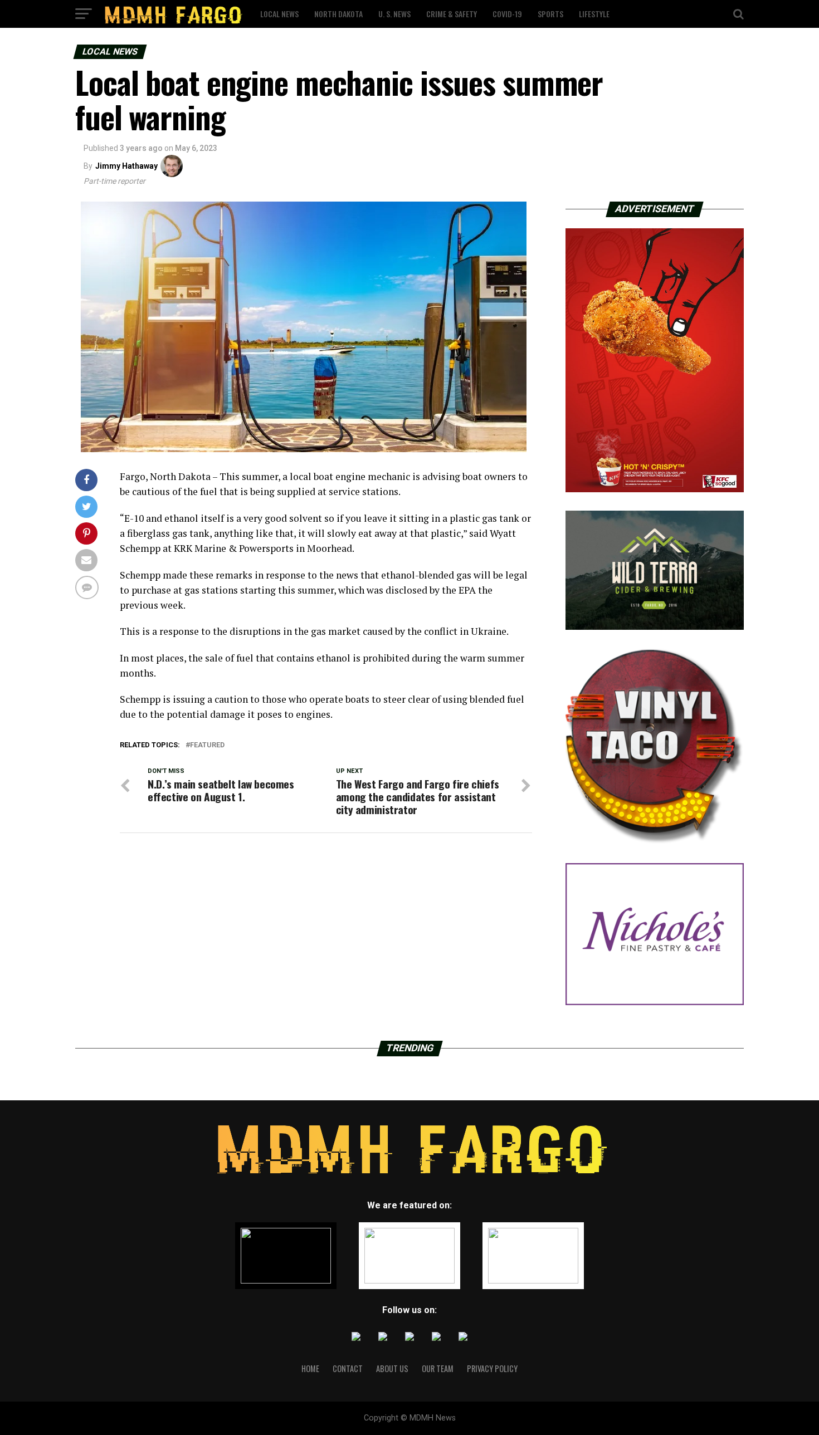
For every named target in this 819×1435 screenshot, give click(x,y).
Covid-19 (507, 13)
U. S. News (394, 13)
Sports (550, 13)
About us (392, 1368)
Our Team (438, 1368)
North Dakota (338, 13)
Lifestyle (594, 13)
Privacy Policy (492, 1368)
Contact (348, 1368)
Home (310, 1368)
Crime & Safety (451, 13)
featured (207, 745)
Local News (279, 13)
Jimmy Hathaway (126, 165)
